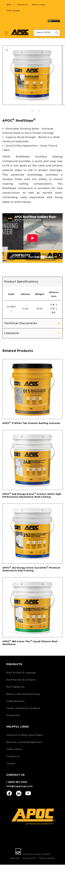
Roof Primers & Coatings (21, 672)
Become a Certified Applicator (24, 742)
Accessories (13, 715)
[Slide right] (39, 110)
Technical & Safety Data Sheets (24, 735)
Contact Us (13, 756)
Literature (11, 333)
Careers (10, 763)
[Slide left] (25, 110)
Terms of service (47, 858)
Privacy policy (29, 858)
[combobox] (46, 32)
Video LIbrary (14, 749)
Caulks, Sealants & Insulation (23, 708)
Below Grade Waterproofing (23, 694)
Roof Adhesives (15, 686)
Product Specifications (21, 281)
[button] (10, 5)
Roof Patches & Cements (21, 679)
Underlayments (15, 701)
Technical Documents (20, 323)
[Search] (56, 32)
